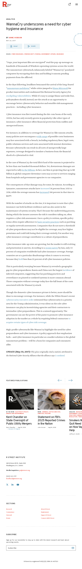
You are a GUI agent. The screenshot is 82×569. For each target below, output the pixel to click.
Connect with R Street (47, 518)
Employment (45, 512)
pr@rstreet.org (24, 470)
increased (45, 188)
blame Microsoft (60, 88)
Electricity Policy (21, 412)
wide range (42, 136)
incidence (67, 270)
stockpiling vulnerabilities (18, 95)
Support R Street (46, 515)
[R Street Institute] (7, 4)
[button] (32, 46)
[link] (7, 484)
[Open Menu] (76, 4)
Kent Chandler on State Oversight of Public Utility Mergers (19, 420)
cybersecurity (12, 299)
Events (8, 518)
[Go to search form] (69, 4)
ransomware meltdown (18, 88)
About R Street (45, 509)
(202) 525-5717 (11, 476)
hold (21, 259)
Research (9, 509)
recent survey (51, 247)
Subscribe (73, 548)
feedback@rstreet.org (14, 478)
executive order (26, 299)
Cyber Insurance (17, 54)
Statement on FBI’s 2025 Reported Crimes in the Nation (51, 420)
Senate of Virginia (14, 429)
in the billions (28, 170)
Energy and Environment (15, 413)
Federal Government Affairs (45, 54)
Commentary (10, 512)
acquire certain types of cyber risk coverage (26, 322)
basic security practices (48, 221)
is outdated (59, 355)
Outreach (9, 515)
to (69, 318)
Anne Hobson (15, 38)
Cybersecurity (29, 54)
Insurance (60, 54)
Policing (48, 413)
